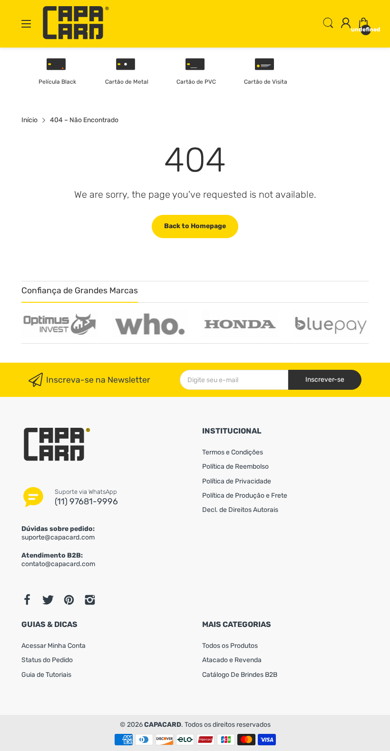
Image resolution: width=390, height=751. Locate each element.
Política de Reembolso (235, 466)
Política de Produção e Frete (244, 495)
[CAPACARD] (76, 38)
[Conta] (346, 24)
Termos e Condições (232, 452)
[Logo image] (59, 324)
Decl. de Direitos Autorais (240, 510)
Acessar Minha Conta (53, 646)
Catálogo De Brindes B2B (239, 675)
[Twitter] (48, 600)
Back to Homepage (195, 226)
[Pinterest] (69, 600)
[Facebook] (27, 600)
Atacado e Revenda (232, 660)
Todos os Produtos (230, 646)
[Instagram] (90, 600)
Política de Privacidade (236, 481)
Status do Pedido (47, 660)
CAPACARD (162, 725)
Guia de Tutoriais (46, 675)
